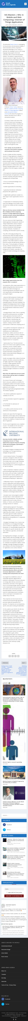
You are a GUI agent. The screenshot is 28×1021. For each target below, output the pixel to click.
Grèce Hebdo (4, 953)
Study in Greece (13, 44)
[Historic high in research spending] (14, 732)
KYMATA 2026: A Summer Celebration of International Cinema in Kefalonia (14, 865)
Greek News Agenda (11, 904)
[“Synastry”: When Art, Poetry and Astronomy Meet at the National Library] (4, 840)
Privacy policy (18, 892)
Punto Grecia (4, 956)
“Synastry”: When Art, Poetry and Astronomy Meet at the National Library (15, 840)
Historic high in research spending (12, 762)
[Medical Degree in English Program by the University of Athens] (14, 772)
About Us (3, 971)
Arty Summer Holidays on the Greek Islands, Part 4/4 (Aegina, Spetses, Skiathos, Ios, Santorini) (16, 849)
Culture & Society (16, 843)
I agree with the (14, 892)
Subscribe (3, 981)
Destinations (22, 852)
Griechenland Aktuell (6, 946)
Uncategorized (10, 844)
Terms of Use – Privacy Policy (8, 985)
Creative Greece (16, 867)
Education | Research (17, 25)
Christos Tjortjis (13, 107)
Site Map (3, 978)
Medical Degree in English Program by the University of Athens (13, 782)
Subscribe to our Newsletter (14, 896)
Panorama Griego (5, 949)
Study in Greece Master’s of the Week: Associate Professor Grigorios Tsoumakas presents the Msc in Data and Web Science (13, 803)
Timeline (3, 974)
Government (15, 877)
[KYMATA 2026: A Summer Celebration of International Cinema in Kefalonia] (4, 864)
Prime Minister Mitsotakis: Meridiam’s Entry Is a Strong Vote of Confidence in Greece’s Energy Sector (15, 874)
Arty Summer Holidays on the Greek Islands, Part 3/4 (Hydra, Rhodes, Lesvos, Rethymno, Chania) (16, 857)
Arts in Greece (16, 852)
